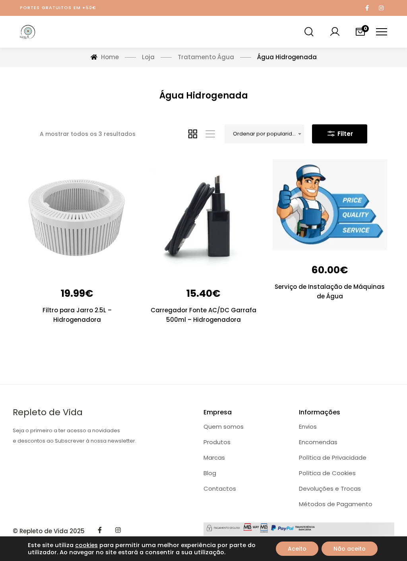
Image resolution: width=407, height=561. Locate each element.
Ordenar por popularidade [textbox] (268, 133)
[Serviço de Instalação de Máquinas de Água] (330, 204)
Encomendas (318, 442)
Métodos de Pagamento (335, 504)
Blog (210, 473)
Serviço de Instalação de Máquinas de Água (330, 291)
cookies (86, 545)
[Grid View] (192, 134)
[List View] (210, 134)
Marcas (214, 457)
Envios (308, 426)
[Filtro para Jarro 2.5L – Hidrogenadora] (77, 216)
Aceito (297, 549)
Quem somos (224, 426)
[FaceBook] (100, 530)
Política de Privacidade (332, 457)
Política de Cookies (327, 473)
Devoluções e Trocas (330, 488)
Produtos (217, 442)
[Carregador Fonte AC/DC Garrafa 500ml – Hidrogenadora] (203, 216)
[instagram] (118, 530)
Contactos (220, 488)
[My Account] (334, 31)
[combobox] (264, 133)
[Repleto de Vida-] (28, 32)
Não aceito (349, 549)
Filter (344, 134)
